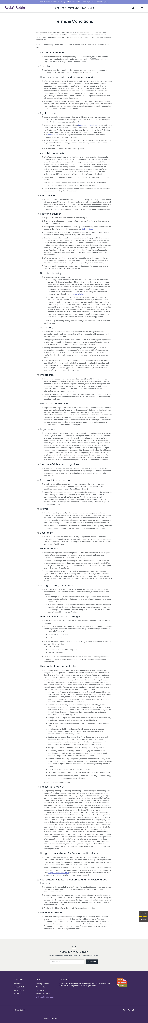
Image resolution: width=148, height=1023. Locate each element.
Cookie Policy (40, 990)
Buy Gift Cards (19, 990)
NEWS (83, 8)
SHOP (57, 8)
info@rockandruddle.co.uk (58, 873)
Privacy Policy (41, 987)
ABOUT (91, 8)
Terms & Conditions (43, 994)
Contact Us (18, 994)
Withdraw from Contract (45, 997)
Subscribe (92, 962)
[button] (142, 8)
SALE (64, 8)
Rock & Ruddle (53, 1019)
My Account (18, 984)
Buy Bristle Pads (19, 987)
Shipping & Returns (42, 984)
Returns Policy (52, 135)
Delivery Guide (87, 229)
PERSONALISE (73, 8)
